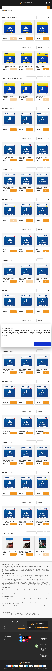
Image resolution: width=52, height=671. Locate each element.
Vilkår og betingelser (8, 635)
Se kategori (40, 17)
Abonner (21, 628)
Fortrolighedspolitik (8, 636)
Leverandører (7, 641)
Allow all (42, 344)
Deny (26, 344)
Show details (45, 340)
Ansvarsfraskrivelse (8, 639)
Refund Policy (7, 638)
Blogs (5, 642)
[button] (48, 17)
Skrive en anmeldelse (42, 627)
